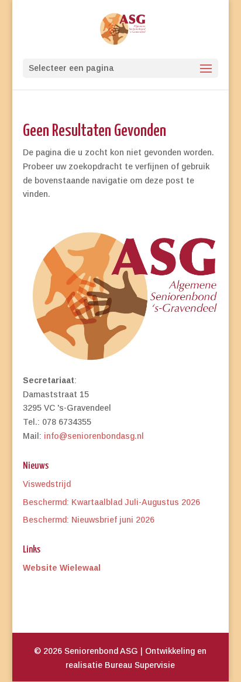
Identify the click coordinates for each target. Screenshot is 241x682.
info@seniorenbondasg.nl (94, 436)
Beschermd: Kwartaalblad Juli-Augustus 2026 (111, 502)
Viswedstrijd (47, 484)
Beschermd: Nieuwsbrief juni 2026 (88, 519)
